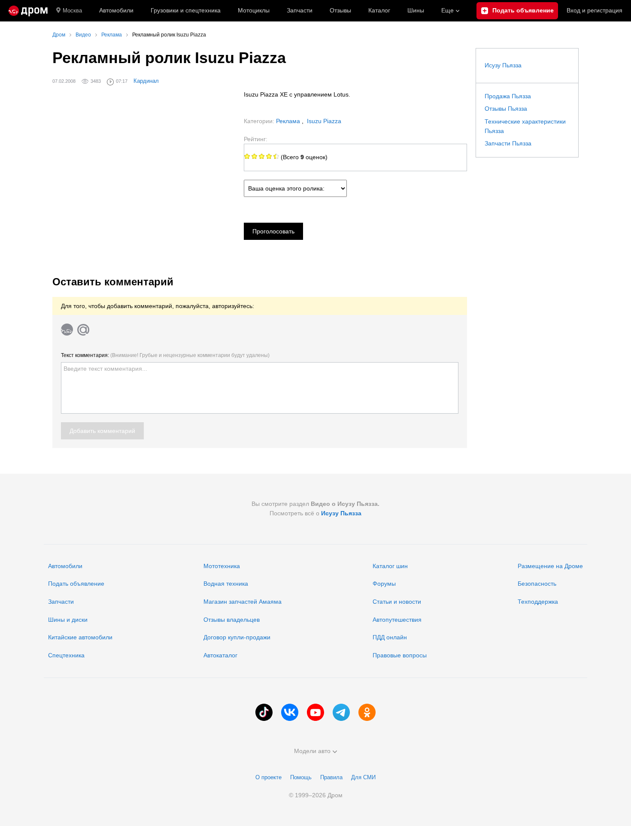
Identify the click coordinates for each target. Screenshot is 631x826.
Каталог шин (390, 566)
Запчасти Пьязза (508, 143)
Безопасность (537, 583)
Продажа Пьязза (508, 96)
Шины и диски (68, 619)
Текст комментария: (165, 355)
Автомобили (116, 10)
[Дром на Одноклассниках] (367, 712)
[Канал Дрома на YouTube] (315, 712)
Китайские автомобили (80, 637)
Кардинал (146, 81)
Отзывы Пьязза (506, 108)
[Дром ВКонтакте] (289, 712)
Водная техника (225, 583)
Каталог (379, 10)
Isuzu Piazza (324, 121)
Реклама (289, 121)
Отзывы (340, 10)
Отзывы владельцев (231, 619)
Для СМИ (363, 777)
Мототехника (221, 566)
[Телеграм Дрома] (341, 712)
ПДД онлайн (390, 637)
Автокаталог (220, 655)
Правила (331, 777)
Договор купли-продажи (236, 637)
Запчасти (299, 10)
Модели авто (312, 750)
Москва (72, 10)
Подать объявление (76, 583)
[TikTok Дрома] (264, 712)
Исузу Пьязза (503, 65)
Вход (594, 10)
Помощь (301, 777)
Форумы (384, 583)
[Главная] (28, 10)
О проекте (268, 777)
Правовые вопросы (400, 655)
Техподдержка (538, 601)
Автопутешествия (397, 619)
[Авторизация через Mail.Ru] (83, 330)
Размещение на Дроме (550, 566)
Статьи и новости (397, 601)
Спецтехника (66, 655)
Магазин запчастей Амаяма (242, 601)
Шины (415, 10)
